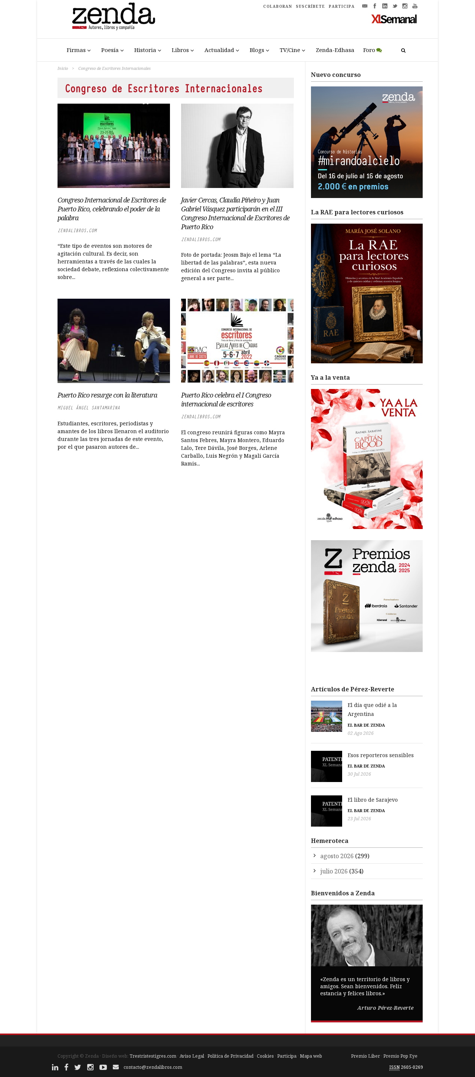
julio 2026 (334, 871)
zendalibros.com (77, 230)
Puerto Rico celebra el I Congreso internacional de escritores (226, 399)
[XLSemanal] (394, 18)
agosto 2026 (337, 856)
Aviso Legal (192, 1056)
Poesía (110, 49)
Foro (369, 49)
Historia (145, 49)
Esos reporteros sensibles (381, 755)
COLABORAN (277, 6)
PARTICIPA (342, 6)
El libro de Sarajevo (373, 799)
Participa (287, 1056)
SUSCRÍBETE (310, 6)
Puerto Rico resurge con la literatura (107, 394)
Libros (180, 49)
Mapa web (311, 1056)
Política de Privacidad (230, 1056)
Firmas (76, 49)
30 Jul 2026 (359, 774)
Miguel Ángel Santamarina (89, 408)
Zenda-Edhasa (335, 49)
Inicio (63, 68)
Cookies (265, 1056)
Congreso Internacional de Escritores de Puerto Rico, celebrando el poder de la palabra (112, 208)
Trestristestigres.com (153, 1056)
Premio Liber (365, 1056)
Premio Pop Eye (400, 1056)
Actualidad (219, 49)
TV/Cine (290, 49)
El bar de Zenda (366, 725)
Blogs (257, 49)
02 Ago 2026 (361, 733)
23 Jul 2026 (359, 818)
